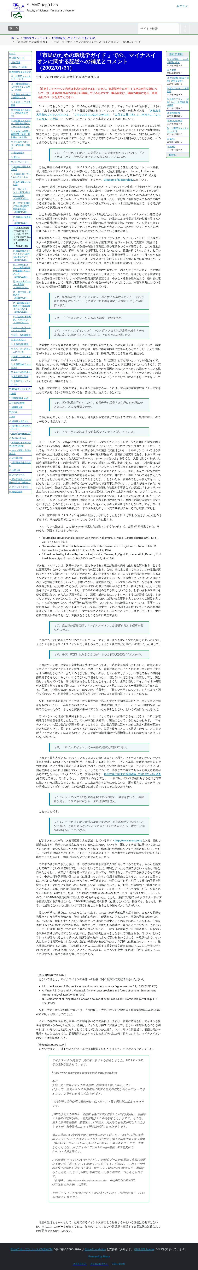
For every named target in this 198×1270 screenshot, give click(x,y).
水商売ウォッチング (35, 38)
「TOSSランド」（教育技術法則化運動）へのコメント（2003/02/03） (21, 270)
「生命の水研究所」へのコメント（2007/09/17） (22, 319)
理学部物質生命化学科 (20, 464)
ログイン (182, 5)
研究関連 (15, 62)
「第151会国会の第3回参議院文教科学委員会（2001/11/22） (21, 207)
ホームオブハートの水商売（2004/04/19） (22, 284)
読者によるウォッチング (21, 358)
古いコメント (19, 339)
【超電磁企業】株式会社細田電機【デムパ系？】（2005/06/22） (22, 307)
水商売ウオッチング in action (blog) (20, 444)
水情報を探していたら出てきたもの (73, 38)
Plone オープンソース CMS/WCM (31, 1249)
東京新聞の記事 (20, 376)
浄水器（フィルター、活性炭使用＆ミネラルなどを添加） (21, 123)
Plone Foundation (95, 1249)
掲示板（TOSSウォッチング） (19, 427)
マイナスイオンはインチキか (91, 114)
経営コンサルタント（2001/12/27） (22, 220)
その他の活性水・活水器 (21, 168)
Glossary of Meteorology (118, 179)
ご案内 (172, 70)
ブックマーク (18, 475)
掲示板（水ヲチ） (20, 421)
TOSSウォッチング (20, 389)
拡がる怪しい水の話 (22, 183)
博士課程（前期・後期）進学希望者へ (178, 79)
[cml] (41, 11)
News (14, 412)
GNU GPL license (144, 1249)
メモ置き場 (16, 458)
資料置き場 (16, 407)
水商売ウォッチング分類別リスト (21, 96)
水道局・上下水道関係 (21, 104)
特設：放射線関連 (22, 335)
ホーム (13, 28)
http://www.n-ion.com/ (128, 840)
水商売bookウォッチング (21, 366)
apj (13, 416)
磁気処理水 (18, 152)
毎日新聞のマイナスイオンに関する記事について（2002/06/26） (22, 255)
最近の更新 (16, 491)
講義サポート (18, 58)
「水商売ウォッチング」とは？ (21, 78)
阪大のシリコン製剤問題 (178, 90)
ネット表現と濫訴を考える (20, 452)
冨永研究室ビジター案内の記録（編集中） (20, 481)
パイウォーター (20, 162)
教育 (13, 393)
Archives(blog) (18, 438)
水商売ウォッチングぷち (21, 383)
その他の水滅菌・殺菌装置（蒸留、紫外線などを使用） (21, 134)
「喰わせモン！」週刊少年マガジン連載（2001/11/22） (21, 194)
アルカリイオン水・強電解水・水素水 (20, 145)
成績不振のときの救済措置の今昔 (178, 61)
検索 (184, 29)
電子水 (16, 157)
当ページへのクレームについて (21, 350)
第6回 (172, 146)
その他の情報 (18, 403)
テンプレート (175, 120)
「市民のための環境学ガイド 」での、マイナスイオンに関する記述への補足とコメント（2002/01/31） (22, 236)
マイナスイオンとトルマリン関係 (21, 329)
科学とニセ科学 (19, 67)
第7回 (172, 139)
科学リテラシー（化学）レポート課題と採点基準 (178, 102)
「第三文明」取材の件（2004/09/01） (22, 295)
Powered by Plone (99, 1256)
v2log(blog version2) (21, 433)
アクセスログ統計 (20, 487)
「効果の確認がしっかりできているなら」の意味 (21, 87)
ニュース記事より (22, 372)
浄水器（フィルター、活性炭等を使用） (21, 113)
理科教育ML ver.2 (19, 398)
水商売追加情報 (20, 344)
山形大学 (15, 470)
